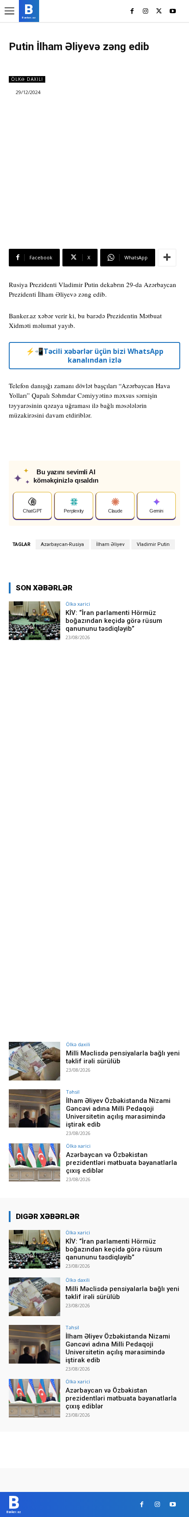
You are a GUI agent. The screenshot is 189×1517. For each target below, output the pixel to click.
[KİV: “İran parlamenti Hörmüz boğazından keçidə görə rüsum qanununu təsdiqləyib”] (34, 620)
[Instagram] (146, 11)
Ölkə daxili (27, 79)
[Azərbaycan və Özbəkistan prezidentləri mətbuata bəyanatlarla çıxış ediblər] (34, 1162)
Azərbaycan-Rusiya (62, 544)
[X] (159, 11)
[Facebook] (132, 11)
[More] (167, 257)
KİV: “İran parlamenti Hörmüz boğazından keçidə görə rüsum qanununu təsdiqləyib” (113, 621)
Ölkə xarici (77, 603)
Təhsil (73, 1091)
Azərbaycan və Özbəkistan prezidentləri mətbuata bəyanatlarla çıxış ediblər (121, 1163)
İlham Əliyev (110, 544)
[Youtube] (172, 11)
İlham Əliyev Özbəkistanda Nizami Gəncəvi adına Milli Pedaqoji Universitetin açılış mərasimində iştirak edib (118, 1112)
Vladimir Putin (153, 544)
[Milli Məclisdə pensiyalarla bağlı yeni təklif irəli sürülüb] (34, 1061)
